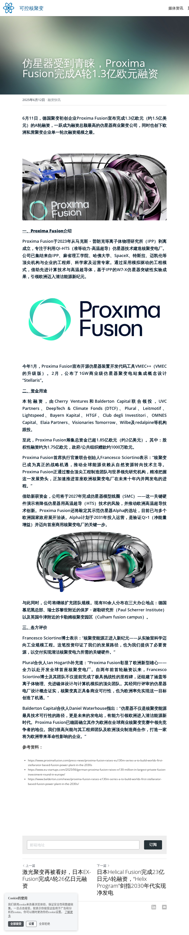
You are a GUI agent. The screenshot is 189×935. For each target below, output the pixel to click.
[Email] (164, 907)
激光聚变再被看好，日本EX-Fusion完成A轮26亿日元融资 (56, 878)
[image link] (8, 7)
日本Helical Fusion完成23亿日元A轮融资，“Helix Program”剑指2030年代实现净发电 (131, 882)
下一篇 (101, 865)
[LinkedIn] (153, 907)
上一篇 (30, 865)
